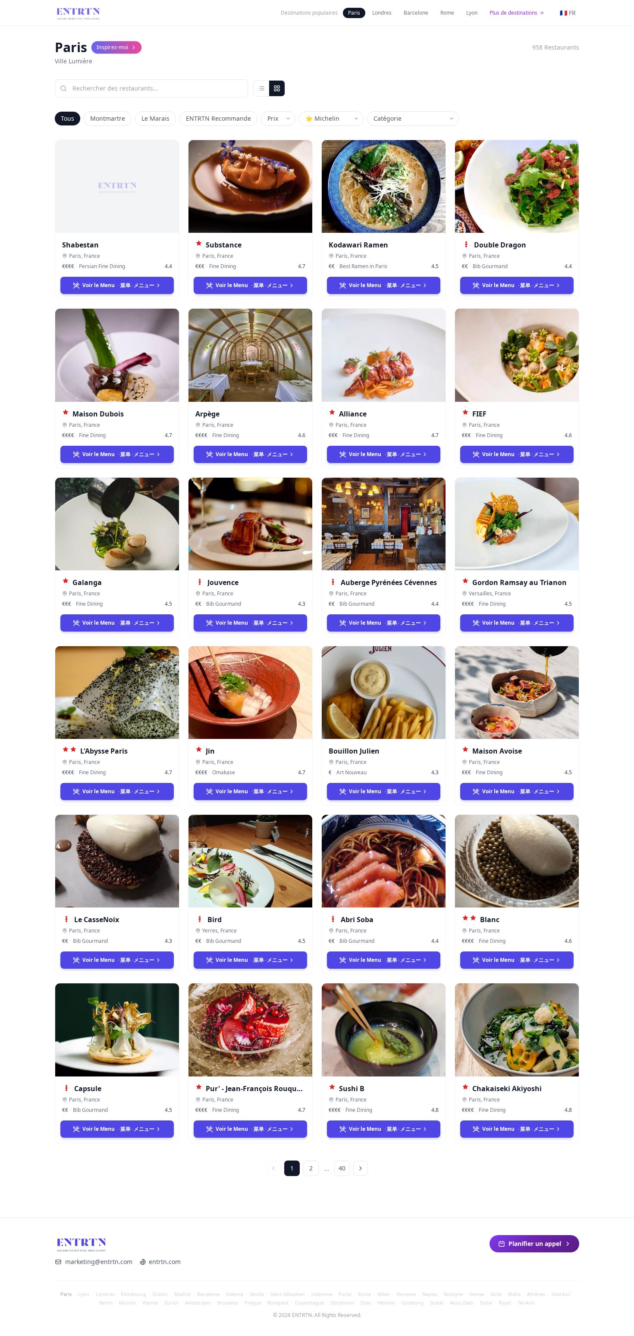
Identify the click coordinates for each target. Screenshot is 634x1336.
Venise (476, 1294)
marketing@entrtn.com (98, 1262)
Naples (429, 1294)
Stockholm (342, 1302)
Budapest (278, 1302)
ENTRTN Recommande (218, 118)
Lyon (471, 12)
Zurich (171, 1302)
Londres (382, 12)
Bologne (453, 1294)
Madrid (182, 1294)
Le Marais (155, 118)
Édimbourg (133, 1294)
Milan (383, 1294)
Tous (67, 118)
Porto (345, 1294)
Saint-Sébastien (287, 1294)
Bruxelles (227, 1302)
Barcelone (416, 12)
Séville (257, 1294)
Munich (127, 1302)
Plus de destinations (513, 12)
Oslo (366, 1302)
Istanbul (561, 1294)
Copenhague (309, 1302)
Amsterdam (198, 1302)
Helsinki (386, 1302)
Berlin (106, 1302)
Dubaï (436, 1302)
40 (342, 1168)
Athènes (536, 1294)
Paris (354, 12)
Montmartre (107, 118)
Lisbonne (321, 1294)
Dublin (160, 1294)
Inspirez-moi (112, 47)
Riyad (505, 1302)
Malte (514, 1294)
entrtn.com (165, 1262)
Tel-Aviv (526, 1302)
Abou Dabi (462, 1302)
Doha (486, 1302)
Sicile (496, 1294)
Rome (447, 12)
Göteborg (413, 1302)
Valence (234, 1294)
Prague (253, 1302)
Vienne (150, 1302)
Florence (406, 1294)
